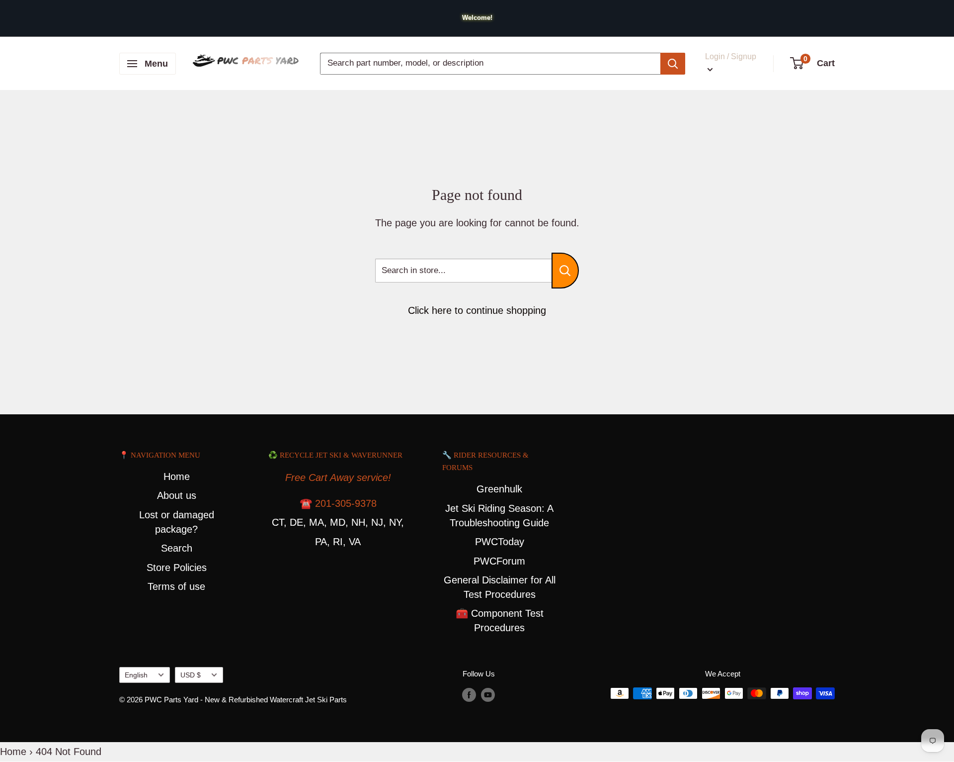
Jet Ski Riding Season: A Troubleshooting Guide (499, 515)
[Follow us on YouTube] (488, 694)
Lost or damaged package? (176, 522)
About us (176, 495)
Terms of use (176, 586)
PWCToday (499, 541)
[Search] (672, 64)
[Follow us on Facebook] (469, 694)
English (136, 675)
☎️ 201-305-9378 (338, 503)
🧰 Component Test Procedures (500, 620)
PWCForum (499, 561)
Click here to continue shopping (477, 310)
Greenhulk (499, 488)
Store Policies (177, 567)
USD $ (190, 675)
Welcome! (477, 17)
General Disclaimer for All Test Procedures (500, 587)
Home (176, 476)
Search (176, 548)
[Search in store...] (565, 270)
